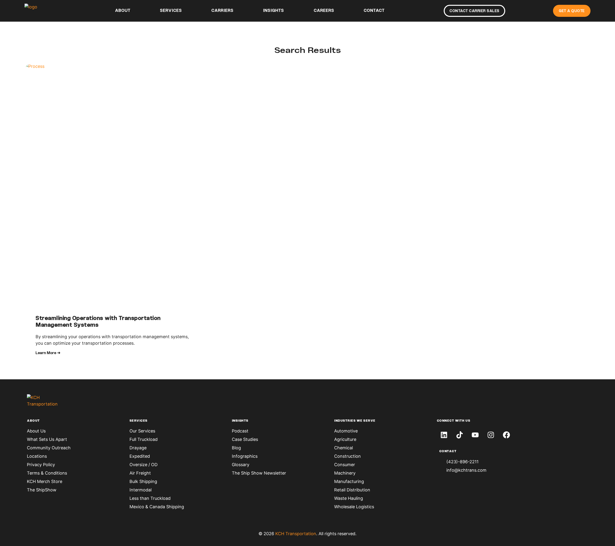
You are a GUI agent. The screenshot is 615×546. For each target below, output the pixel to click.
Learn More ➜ (48, 353)
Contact (374, 11)
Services (171, 11)
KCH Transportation (295, 533)
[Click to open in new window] (444, 435)
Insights (273, 11)
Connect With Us (453, 421)
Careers (324, 11)
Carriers (222, 11)
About (122, 11)
